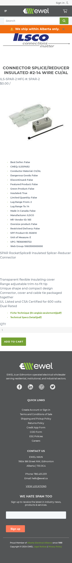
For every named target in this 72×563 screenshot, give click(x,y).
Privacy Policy (55, 546)
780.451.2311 (40, 474)
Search (63, 21)
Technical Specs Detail (26, 317)
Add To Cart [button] (13, 341)
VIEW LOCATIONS (36, 486)
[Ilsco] (36, 40)
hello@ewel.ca (40, 478)
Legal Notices (40, 546)
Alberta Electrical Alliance (39, 543)
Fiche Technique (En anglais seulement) (35, 313)
